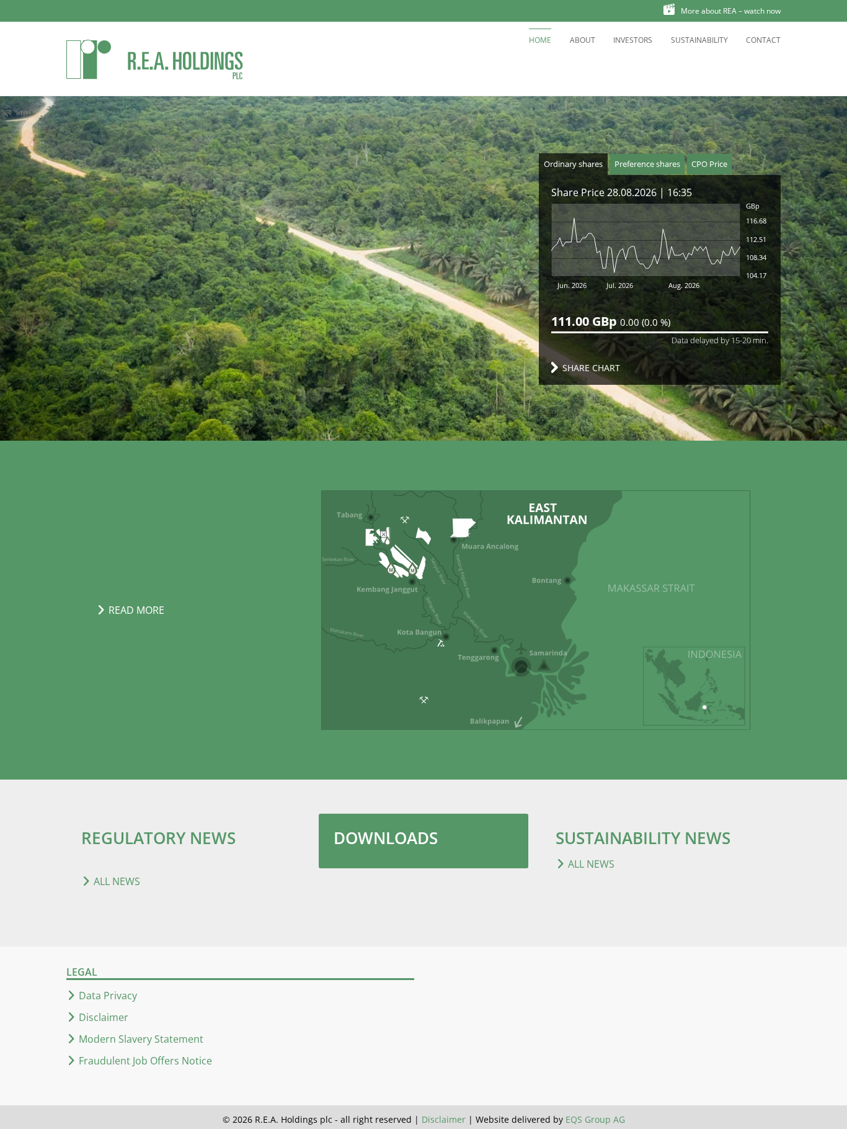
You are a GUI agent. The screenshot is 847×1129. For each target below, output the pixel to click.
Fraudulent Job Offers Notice (145, 1061)
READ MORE (136, 610)
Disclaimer (103, 1017)
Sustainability (699, 40)
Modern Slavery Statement (141, 1039)
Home (540, 40)
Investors (632, 40)
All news (117, 881)
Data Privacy (108, 995)
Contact (763, 40)
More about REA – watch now (731, 11)
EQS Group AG (595, 1119)
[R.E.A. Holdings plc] (155, 59)
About (582, 40)
